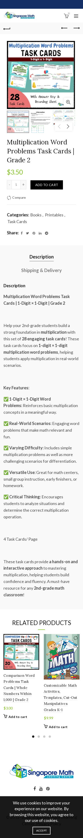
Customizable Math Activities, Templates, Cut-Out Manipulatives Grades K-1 (60, 697)
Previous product (64, 28)
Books (36, 214)
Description (42, 256)
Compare (19, 197)
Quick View (35, 646)
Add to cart (46, 185)
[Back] (7, 28)
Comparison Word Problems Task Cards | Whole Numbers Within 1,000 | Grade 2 (19, 687)
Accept (41, 830)
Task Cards (17, 221)
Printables (54, 214)
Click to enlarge (68, 102)
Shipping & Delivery (41, 270)
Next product (76, 28)
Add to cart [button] (18, 717)
